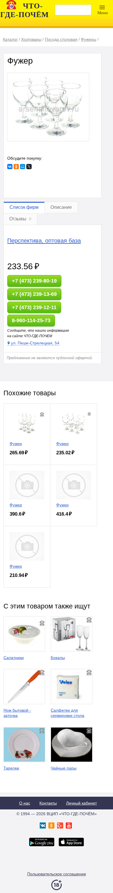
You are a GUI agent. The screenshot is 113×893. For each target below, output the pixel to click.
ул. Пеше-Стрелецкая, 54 (35, 343)
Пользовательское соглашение (56, 874)
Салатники (13, 657)
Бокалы (58, 657)
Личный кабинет (81, 803)
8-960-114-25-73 (31, 320)
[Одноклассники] (16, 166)
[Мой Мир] (22, 166)
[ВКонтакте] (9, 166)
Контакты (48, 803)
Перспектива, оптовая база (44, 240)
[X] (29, 166)
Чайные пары (63, 768)
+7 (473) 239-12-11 (34, 307)
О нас (24, 803)
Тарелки (11, 768)
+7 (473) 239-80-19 (34, 281)
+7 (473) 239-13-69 (34, 294)
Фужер (16, 443)
